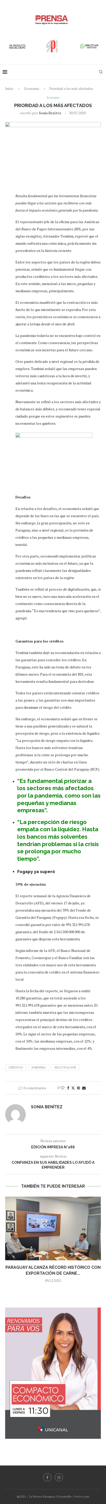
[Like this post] (62, 1087)
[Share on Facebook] (68, 1087)
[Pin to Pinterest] (78, 1087)
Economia (31, 88)
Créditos (15, 1067)
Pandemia (39, 1067)
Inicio (9, 88)
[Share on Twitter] (73, 1087)
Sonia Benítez (50, 112)
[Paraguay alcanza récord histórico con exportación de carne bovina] (53, 1228)
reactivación (65, 1067)
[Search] (100, 71)
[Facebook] (47, 1477)
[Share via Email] (84, 1087)
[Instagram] (59, 1477)
